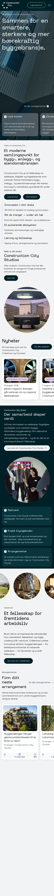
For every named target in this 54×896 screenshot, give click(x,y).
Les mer (11, 278)
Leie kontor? (36, 5)
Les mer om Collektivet (18, 661)
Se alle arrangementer (35, 106)
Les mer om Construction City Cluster (25, 448)
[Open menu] (49, 5)
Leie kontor (12, 197)
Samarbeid (31, 197)
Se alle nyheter (41, 346)
